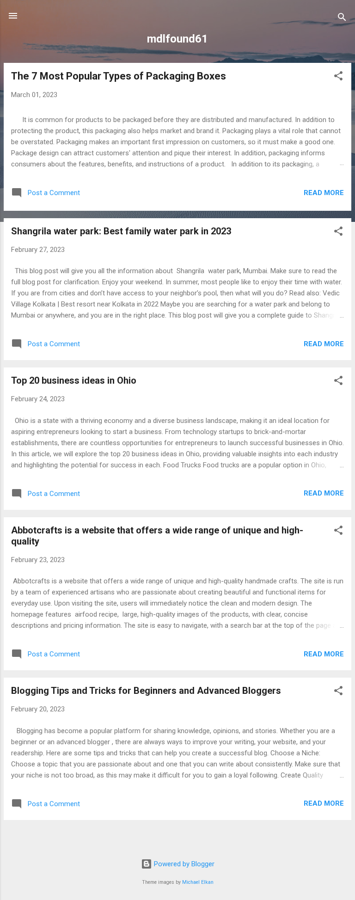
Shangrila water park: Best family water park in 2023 (121, 231)
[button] (338, 77)
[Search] (342, 19)
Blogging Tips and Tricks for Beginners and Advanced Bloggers (146, 690)
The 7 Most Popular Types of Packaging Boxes (118, 76)
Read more (324, 193)
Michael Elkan (198, 882)
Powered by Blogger (183, 864)
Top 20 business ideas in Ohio (73, 380)
